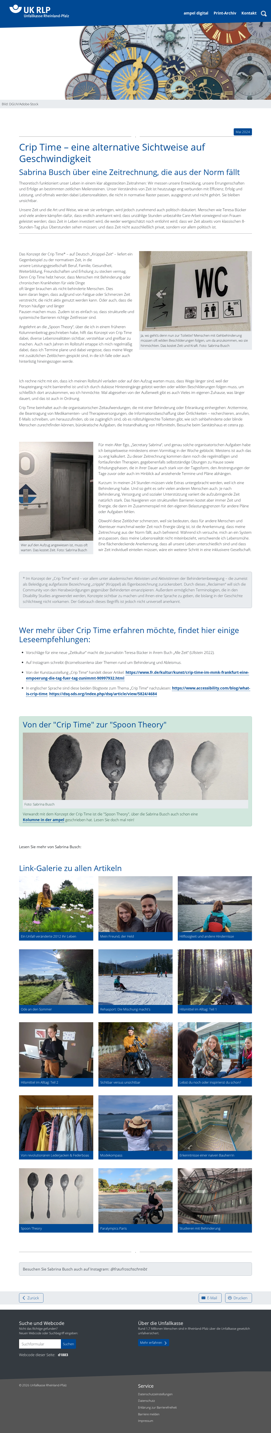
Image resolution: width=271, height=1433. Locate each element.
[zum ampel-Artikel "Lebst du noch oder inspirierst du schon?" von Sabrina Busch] (215, 1050)
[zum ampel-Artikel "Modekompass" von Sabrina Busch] (135, 1123)
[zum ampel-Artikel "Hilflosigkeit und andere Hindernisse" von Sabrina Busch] (215, 904)
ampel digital (196, 13)
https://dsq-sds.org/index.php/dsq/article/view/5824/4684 (103, 693)
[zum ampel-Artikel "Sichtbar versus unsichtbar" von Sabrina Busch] (135, 1050)
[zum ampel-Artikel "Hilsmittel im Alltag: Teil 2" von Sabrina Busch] (56, 1050)
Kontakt (249, 13)
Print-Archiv (225, 13)
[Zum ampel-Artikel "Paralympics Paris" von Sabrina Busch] (135, 1196)
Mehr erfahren (151, 1342)
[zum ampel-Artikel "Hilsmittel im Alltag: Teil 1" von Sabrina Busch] (215, 977)
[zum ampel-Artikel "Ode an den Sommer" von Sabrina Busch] (56, 977)
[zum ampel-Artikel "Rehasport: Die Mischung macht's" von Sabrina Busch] (135, 977)
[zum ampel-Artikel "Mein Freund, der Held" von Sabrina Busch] (135, 904)
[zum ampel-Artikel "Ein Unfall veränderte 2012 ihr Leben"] (56, 904)
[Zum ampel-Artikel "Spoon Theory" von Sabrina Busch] (56, 1196)
